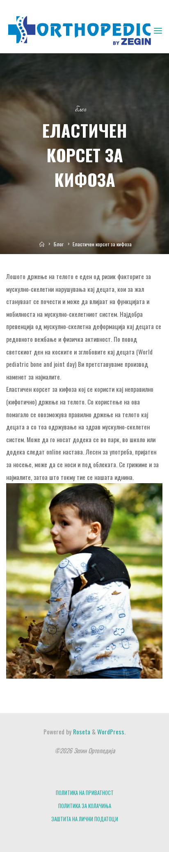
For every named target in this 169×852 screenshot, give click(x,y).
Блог (80, 110)
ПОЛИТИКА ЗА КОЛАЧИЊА (84, 806)
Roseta (80, 731)
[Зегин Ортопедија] (79, 29)
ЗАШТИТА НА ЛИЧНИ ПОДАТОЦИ (84, 819)
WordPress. (111, 731)
